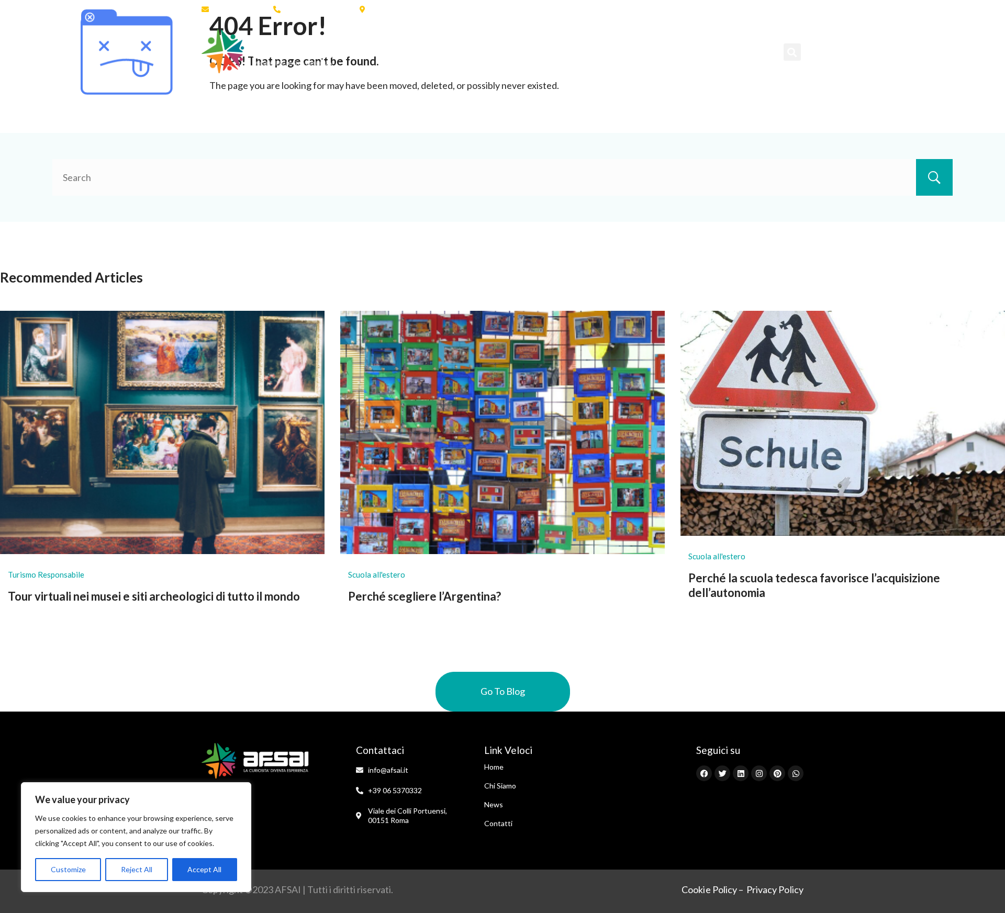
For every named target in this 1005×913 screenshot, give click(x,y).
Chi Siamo (419, 51)
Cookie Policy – (713, 889)
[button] (792, 52)
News (672, 51)
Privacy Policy (774, 889)
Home (366, 51)
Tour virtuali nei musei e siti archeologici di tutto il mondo (154, 596)
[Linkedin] (741, 9)
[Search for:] (502, 177)
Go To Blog (503, 691)
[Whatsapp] (795, 9)
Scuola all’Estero (494, 51)
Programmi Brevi (594, 51)
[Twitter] (722, 9)
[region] (136, 837)
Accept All (204, 869)
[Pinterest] (777, 9)
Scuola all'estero (376, 574)
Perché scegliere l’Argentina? (424, 596)
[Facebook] (704, 9)
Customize (68, 869)
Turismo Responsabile (46, 574)
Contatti (722, 51)
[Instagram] (759, 9)
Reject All (136, 869)
